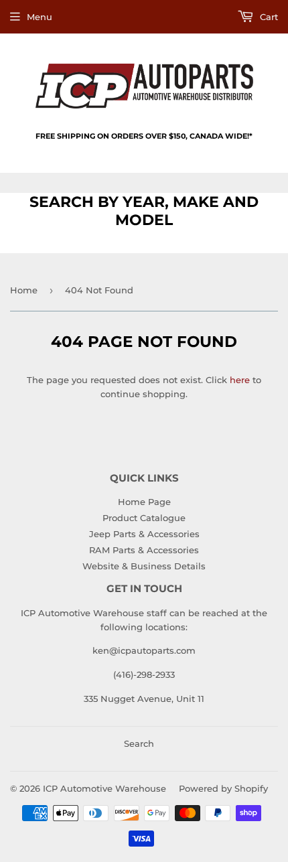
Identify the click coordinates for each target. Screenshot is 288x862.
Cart (267, 16)
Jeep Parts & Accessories (144, 533)
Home (24, 290)
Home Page (144, 501)
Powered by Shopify (223, 788)
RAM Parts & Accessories (144, 550)
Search (139, 743)
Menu (39, 16)
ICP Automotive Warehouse (104, 788)
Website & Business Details (144, 566)
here (240, 379)
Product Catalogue (144, 517)
